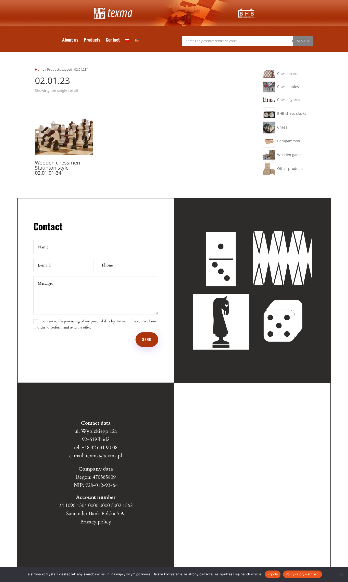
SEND (147, 339)
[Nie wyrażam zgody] (341, 574)
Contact (113, 40)
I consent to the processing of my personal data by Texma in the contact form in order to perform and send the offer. (94, 324)
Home (39, 69)
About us (70, 40)
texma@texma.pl (104, 455)
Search (303, 41)
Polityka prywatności (302, 574)
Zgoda (272, 574)
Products (92, 40)
